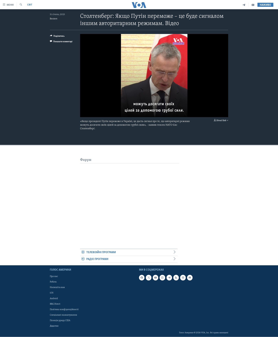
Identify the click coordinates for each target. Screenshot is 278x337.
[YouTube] (252, 5)
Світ (29, 5)
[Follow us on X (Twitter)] (148, 277)
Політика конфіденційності (64, 309)
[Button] (57, 36)
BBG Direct (55, 304)
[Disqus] (129, 199)
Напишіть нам (57, 287)
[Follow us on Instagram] (162, 277)
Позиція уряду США (60, 320)
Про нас (54, 276)
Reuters (53, 19)
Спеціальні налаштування (63, 315)
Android (54, 298)
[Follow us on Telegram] (169, 277)
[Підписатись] (190, 277)
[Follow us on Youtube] (155, 277)
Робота (53, 282)
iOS (51, 293)
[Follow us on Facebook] (142, 277)
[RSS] (176, 277)
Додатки (54, 326)
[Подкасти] (183, 277)
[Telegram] (243, 5)
